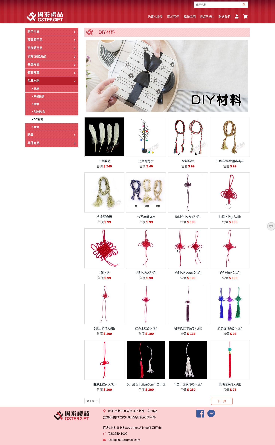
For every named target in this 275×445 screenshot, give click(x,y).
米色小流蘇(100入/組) (188, 384)
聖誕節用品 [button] (35, 48)
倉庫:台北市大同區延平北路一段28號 (132, 411)
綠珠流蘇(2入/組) (230, 384)
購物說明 (190, 16)
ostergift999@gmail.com (124, 439)
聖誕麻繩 (188, 161)
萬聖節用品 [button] (35, 39)
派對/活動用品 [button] (37, 56)
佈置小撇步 (155, 16)
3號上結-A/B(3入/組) (188, 272)
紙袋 (36, 88)
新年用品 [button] (33, 31)
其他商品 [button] (33, 143)
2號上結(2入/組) (146, 272)
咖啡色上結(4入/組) (188, 216)
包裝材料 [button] (33, 80)
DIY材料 (38, 119)
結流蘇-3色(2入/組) (229, 328)
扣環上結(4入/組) (230, 216)
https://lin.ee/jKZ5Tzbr (147, 427)
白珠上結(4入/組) (104, 384)
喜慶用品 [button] (33, 64)
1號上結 (104, 272)
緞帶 (36, 104)
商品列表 (206, 16)
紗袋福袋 (38, 96)
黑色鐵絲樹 (146, 161)
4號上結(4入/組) (229, 272)
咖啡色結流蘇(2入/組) (188, 328)
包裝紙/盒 (39, 111)
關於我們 (173, 16)
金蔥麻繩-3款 (146, 216)
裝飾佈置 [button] (33, 72)
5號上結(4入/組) (104, 328)
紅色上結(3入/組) (146, 328)
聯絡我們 (224, 16)
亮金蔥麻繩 (104, 216)
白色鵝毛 (104, 161)
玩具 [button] (30, 134)
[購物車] (271, 226)
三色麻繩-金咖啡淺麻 (230, 161)
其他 (36, 127)
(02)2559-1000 (117, 433)
